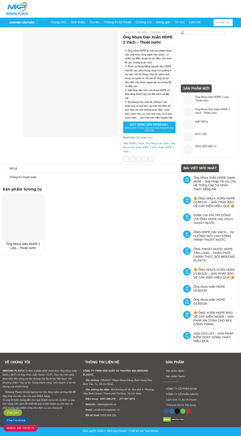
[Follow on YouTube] (188, 411)
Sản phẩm (142, 32)
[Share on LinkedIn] (151, 159)
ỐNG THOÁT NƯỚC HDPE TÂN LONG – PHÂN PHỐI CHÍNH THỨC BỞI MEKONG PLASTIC (214, 254)
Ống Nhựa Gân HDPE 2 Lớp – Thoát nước (23, 246)
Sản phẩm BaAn (174, 370)
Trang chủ (58, 22)
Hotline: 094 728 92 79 (20, 427)
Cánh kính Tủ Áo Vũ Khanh (181, 399)
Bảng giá (163, 22)
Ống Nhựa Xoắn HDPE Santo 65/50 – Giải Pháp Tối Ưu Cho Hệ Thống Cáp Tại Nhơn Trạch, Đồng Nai (214, 183)
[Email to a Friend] (138, 159)
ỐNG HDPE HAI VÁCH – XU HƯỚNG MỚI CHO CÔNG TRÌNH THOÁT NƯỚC (213, 235)
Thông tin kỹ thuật (117, 22)
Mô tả (13, 168)
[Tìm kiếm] (235, 22)
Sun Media (151, 430)
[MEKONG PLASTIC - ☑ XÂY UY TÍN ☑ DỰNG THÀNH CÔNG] (20, 9)
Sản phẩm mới (158, 32)
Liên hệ (195, 22)
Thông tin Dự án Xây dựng (180, 405)
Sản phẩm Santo (175, 376)
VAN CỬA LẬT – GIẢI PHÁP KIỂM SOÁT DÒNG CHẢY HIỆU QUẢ (213, 337)
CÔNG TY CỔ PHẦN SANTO (181, 394)
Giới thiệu (78, 22)
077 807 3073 (127, 398)
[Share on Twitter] (132, 159)
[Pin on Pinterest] (145, 159)
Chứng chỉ (144, 22)
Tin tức (179, 22)
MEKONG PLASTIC (14, 370)
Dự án (94, 22)
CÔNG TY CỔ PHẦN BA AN (181, 388)
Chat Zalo (13, 412)
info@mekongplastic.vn (107, 409)
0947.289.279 (108, 398)
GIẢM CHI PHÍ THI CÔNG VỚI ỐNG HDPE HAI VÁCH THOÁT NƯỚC (213, 219)
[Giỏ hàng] (236, 9)
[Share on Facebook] (126, 159)
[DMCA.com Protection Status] (174, 419)
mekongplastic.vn (106, 404)
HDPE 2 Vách (136, 143)
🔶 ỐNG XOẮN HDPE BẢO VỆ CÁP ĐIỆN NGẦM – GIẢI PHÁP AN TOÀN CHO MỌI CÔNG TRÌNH (213, 318)
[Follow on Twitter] (171, 411)
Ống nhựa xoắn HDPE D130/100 (209, 301)
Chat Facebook (16, 420)
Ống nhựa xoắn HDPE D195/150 (209, 288)
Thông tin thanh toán (23, 177)
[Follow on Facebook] (166, 411)
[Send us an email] (177, 411)
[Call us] (182, 411)
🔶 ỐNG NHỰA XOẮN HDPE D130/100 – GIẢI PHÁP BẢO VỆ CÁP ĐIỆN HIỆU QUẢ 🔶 (214, 202)
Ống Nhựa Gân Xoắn (157, 143)
